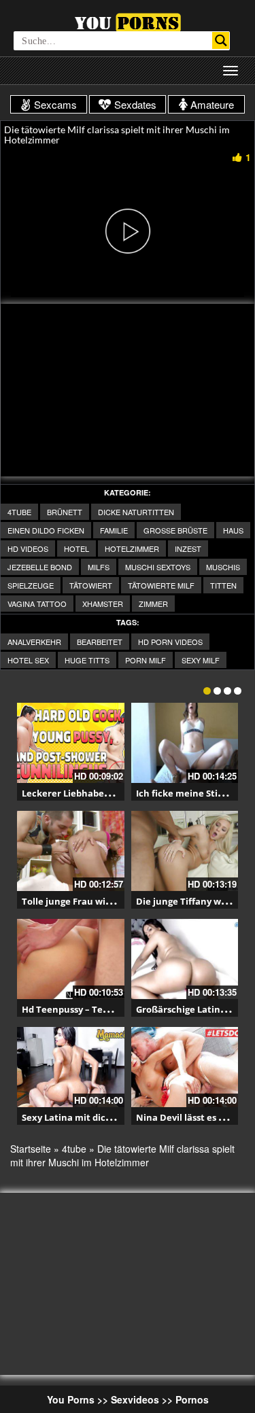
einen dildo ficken (45, 530)
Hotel (76, 548)
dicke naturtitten (136, 511)
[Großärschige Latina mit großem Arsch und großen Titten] (185, 959)
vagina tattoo (37, 603)
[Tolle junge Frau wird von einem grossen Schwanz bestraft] (70, 851)
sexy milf (201, 660)
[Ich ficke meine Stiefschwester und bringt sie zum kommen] (185, 743)
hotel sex (28, 660)
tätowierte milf (161, 585)
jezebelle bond (39, 566)
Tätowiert (90, 585)
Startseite (30, 1148)
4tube (19, 511)
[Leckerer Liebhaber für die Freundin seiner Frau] (70, 743)
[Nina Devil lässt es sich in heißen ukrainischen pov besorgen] (185, 1067)
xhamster (102, 603)
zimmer (153, 603)
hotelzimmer (132, 548)
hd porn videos (170, 641)
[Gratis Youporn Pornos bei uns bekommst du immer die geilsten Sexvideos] (127, 21)
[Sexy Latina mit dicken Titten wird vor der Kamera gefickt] (70, 1067)
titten (223, 585)
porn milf (145, 660)
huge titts (87, 660)
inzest (188, 548)
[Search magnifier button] (220, 40)
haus (233, 530)
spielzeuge (30, 585)
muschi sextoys (157, 566)
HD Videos (27, 548)
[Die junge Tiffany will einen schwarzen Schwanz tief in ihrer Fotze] (185, 851)
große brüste (175, 530)
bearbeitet (99, 641)
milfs (98, 566)
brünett (64, 511)
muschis (223, 566)
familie (114, 530)
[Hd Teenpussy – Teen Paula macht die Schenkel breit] (70, 959)
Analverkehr (34, 641)
